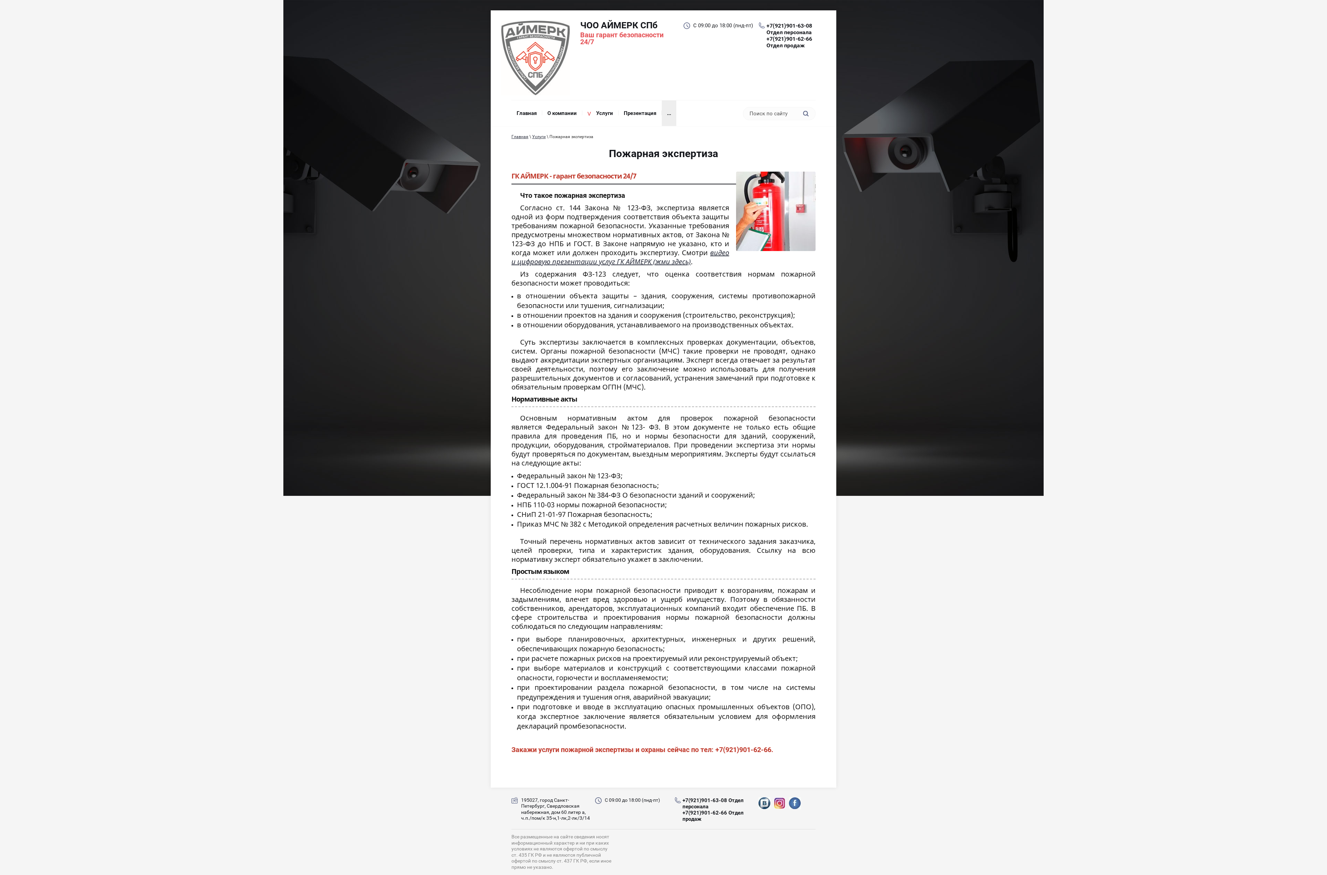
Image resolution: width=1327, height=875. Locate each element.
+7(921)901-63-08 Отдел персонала (789, 29)
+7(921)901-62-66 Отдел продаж (789, 42)
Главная (519, 136)
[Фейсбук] (795, 804)
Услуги (539, 136)
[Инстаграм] (779, 804)
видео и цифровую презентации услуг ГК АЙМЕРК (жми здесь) (620, 257)
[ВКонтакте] (764, 804)
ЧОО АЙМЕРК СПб (619, 25)
